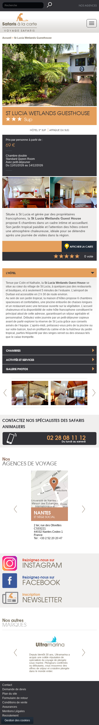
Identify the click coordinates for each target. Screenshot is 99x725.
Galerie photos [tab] (17, 369)
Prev (5, 392)
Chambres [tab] (13, 350)
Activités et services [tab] (20, 359)
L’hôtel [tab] (11, 273)
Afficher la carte (81, 246)
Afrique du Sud (59, 130)
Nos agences (88, 5)
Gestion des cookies (17, 720)
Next (94, 392)
